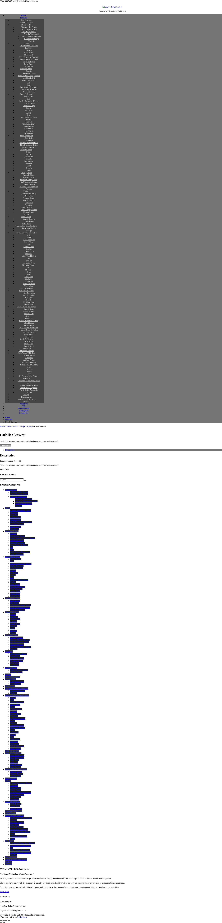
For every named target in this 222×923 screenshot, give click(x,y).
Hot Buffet (29, 140)
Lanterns (29, 369)
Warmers (29, 189)
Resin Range (28, 64)
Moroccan (28, 270)
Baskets (28, 71)
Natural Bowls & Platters (29, 59)
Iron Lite (29, 163)
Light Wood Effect (29, 256)
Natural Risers (29, 346)
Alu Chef (28, 154)
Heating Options (29, 184)
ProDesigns (22, 917)
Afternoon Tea (26, 25)
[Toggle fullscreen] (4, 920)
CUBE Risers (29, 341)
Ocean (29, 272)
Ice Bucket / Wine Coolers (28, 376)
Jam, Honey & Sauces (29, 90)
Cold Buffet (29, 138)
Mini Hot (28, 300)
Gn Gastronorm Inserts (29, 182)
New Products (26, 20)
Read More (4, 892)
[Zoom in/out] (1, 920)
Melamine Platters (28, 265)
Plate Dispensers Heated (29, 145)
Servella (29, 168)
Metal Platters (29, 325)
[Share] (6, 920)
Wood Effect (28, 286)
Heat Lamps (26, 224)
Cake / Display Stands (29, 29)
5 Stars (28, 152)
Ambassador (28, 157)
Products (23, 18)
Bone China (29, 196)
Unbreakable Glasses (18, 836)
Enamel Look (29, 251)
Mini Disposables (26, 288)
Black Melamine (29, 240)
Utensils (29, 372)
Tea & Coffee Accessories (29, 390)
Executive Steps (29, 106)
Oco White (29, 203)
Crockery (26, 191)
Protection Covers (28, 147)
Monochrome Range (31, 39)
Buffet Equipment (26, 136)
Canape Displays (29, 219)
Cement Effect (29, 247)
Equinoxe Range (29, 198)
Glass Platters (29, 323)
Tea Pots (29, 392)
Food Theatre (26, 217)
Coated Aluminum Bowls (29, 46)
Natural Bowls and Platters (26, 307)
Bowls (26, 43)
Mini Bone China (29, 293)
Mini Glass (29, 298)
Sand (29, 274)
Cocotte (29, 159)
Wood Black (28, 129)
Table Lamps (26, 348)
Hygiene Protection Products (26, 226)
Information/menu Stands (29, 143)
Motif (29, 166)
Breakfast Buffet (26, 69)
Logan (28, 113)
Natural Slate (29, 314)
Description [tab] (10, 450)
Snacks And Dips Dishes (29, 365)
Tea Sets (31, 41)
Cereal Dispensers (28, 80)
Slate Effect (29, 277)
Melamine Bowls (29, 263)
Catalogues (23, 411)
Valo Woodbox (29, 127)
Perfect (28, 120)
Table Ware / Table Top (26, 353)
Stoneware (29, 66)
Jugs (28, 85)
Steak (29, 367)
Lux (28, 115)
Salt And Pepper (29, 360)
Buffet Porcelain (29, 103)
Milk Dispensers (29, 92)
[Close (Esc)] (9, 920)
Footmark (28, 254)
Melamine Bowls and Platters (26, 233)
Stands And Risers (26, 339)
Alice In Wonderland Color (31, 36)
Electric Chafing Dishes (28, 180)
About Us (24, 404)
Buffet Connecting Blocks (28, 101)
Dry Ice (26, 214)
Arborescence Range (28, 194)
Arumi (28, 237)
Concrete (29, 50)
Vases (29, 374)
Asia (28, 235)
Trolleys (29, 231)
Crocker (29, 249)
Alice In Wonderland (31, 34)
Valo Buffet (29, 122)
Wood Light (28, 133)
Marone (29, 261)
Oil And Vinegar (29, 355)
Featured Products (26, 22)
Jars (28, 83)
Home (23, 15)
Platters (26, 316)
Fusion (28, 108)
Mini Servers (29, 304)
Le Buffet (28, 110)
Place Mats (29, 358)
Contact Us (23, 413)
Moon (29, 268)
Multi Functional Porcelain (29, 57)
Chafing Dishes (26, 173)
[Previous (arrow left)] (1, 922)
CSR (24, 406)
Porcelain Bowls (29, 62)
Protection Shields (28, 228)
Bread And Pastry (28, 73)
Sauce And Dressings (28, 362)
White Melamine (29, 284)
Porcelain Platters (28, 332)
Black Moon (28, 242)
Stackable (28, 279)
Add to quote (5, 446)
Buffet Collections (26, 94)
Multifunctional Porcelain (29, 328)
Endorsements (23, 408)
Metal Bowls (28, 55)
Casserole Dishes (26, 150)
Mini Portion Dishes (26, 291)
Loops (29, 258)
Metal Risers (28, 344)
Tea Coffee (26, 378)
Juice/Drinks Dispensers (28, 87)
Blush (29, 244)
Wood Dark (29, 131)
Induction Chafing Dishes (29, 187)
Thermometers (26, 397)
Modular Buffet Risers (29, 117)
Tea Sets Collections (28, 32)
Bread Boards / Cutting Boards (29, 76)
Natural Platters (28, 311)
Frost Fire (28, 48)
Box (28, 99)
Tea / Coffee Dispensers (28, 388)
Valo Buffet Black (28, 124)
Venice (28, 170)
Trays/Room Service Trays (26, 399)
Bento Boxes (28, 96)
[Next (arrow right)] (4, 922)
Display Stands (26, 207)
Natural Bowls (29, 309)
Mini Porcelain (28, 302)
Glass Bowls (28, 53)
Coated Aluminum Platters (28, 321)
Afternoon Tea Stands (29, 27)
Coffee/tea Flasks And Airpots (29, 381)
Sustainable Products (26, 351)
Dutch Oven (28, 161)
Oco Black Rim (28, 200)
